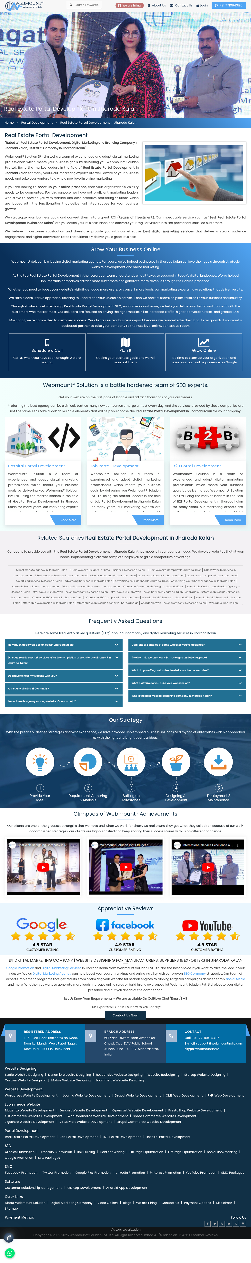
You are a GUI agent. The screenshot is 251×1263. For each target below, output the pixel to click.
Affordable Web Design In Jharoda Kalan (48, 603)
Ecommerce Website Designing (119, 1080)
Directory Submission (55, 1152)
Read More (68, 520)
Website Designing (20, 1068)
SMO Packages (232, 1172)
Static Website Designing (24, 1074)
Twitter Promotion (56, 1172)
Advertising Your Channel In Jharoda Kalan (142, 581)
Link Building (86, 1152)
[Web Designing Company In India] (43, 866)
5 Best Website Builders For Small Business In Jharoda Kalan (107, 570)
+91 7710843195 (231, 5)
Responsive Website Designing (119, 1074)
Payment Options (197, 1203)
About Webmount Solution (25, 1203)
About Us (158, 5)
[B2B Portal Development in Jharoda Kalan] (208, 439)
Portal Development (37, 122)
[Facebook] (208, 1224)
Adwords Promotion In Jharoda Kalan (35, 586)
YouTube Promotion (201, 1172)
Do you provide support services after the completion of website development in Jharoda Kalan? (59, 660)
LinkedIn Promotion (130, 1172)
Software (12, 1181)
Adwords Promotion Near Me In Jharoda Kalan (91, 586)
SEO (8, 1145)
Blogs (127, 1203)
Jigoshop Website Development (30, 1122)
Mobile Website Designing (71, 1080)
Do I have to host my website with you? (32, 676)
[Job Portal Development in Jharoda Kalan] (125, 439)
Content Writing (112, 1152)
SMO (8, 1166)
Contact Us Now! (125, 1015)
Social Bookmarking (222, 1152)
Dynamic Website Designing (69, 1074)
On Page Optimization (146, 1152)
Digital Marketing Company (71, 1203)
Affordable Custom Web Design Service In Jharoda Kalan (147, 592)
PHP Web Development (226, 1095)
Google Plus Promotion (93, 1172)
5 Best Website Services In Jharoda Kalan (61, 575)
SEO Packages (49, 1157)
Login (204, 5)
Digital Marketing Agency (52, 973)
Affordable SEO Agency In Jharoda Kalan (57, 597)
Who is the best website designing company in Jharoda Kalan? (172, 696)
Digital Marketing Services (61, 968)
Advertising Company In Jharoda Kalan (212, 575)
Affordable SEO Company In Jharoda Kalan (112, 597)
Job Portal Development (114, 466)
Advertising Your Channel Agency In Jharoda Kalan (203, 581)
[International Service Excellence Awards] (208, 866)
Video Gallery (107, 1203)
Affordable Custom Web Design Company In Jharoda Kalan (70, 592)
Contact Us (183, 5)
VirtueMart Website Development (85, 1122)
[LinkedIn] (229, 1224)
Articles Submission (20, 1152)
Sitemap (11, 1208)
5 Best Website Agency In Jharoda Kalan (41, 570)
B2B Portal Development (197, 466)
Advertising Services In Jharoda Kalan (88, 581)
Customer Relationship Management (33, 1187)
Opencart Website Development (137, 1110)
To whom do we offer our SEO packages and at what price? (169, 657)
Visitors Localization (126, 1229)
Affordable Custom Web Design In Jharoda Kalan (153, 586)
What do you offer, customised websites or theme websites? (170, 670)
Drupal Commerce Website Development (149, 1122)
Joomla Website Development (86, 1095)
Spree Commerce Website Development (164, 1116)
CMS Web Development (184, 1095)
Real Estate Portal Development (30, 1137)
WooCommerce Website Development (97, 1116)
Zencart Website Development (83, 1110)
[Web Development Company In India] (125, 866)
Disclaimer (224, 1203)
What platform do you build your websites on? (161, 683)
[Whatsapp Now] (9, 1238)
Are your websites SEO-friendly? (28, 688)
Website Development (24, 1089)
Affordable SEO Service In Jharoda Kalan (167, 597)
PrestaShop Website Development (195, 1110)
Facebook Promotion (21, 1172)
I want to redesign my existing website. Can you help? (42, 701)
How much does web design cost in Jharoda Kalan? (41, 645)
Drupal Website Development (138, 1095)
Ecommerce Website (22, 1104)
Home (9, 122)
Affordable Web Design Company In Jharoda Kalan (173, 603)
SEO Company (195, 973)
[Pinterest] (222, 1224)
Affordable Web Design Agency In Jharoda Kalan (107, 603)
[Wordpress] (243, 1224)
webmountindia (207, 1049)
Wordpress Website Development (31, 1095)
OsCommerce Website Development (34, 1116)
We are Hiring (146, 1203)
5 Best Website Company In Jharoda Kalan (175, 570)
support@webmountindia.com (219, 1043)
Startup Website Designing (204, 1074)
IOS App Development (84, 1187)
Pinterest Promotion (165, 1172)
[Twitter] (215, 1224)
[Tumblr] (236, 1224)
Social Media (235, 979)
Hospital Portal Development (36, 466)
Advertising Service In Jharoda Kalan (39, 581)
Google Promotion (20, 968)
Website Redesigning (163, 1074)
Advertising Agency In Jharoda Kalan (112, 575)
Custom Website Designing (25, 1080)
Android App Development (126, 1187)
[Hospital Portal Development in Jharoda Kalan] (43, 439)
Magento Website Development (30, 1110)
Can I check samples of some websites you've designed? (168, 645)
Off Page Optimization (185, 1152)
